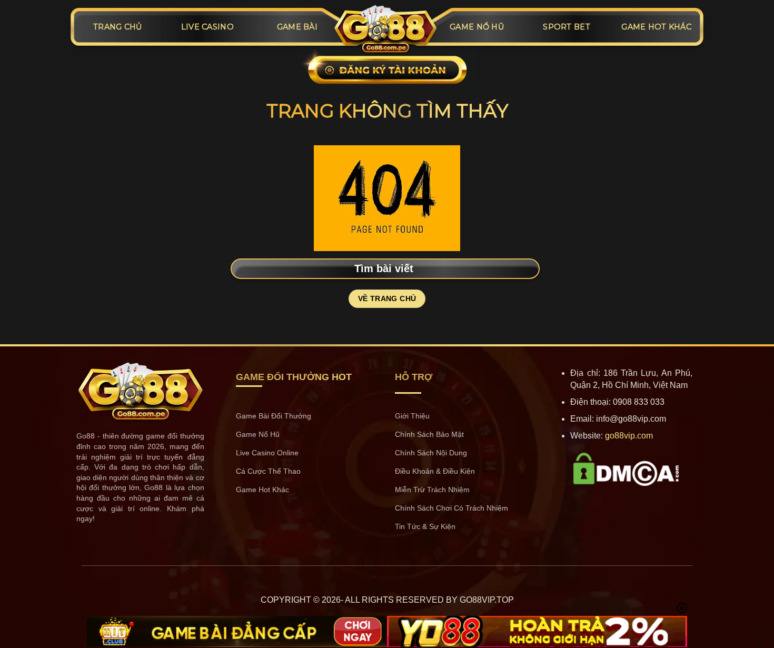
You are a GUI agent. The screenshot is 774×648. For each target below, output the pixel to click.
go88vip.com (629, 435)
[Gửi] (530, 267)
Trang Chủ (117, 27)
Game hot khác (656, 27)
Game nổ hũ (477, 27)
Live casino (207, 27)
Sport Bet (566, 27)
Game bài (297, 27)
